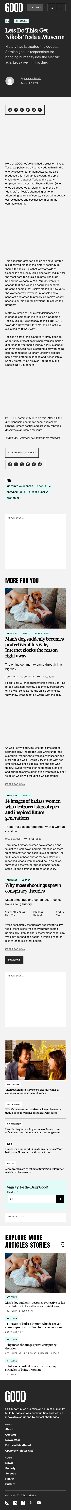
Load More (14, 959)
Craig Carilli (13, 839)
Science (10, 1473)
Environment (14, 1104)
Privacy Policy (29, 1495)
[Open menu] (61, 7)
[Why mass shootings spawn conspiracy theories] (35, 1346)
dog (57, 695)
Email (12, 1192)
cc (15, 438)
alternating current (20, 486)
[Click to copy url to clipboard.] (40, 110)
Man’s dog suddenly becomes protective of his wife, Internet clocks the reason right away (34, 647)
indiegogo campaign (17, 317)
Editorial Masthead (18, 1445)
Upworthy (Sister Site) (19, 1450)
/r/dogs (22, 756)
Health (10, 1163)
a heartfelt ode (38, 167)
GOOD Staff (27, 676)
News (9, 1144)
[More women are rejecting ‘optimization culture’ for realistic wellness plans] (35, 1166)
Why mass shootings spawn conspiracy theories (33, 887)
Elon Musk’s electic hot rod (39, 273)
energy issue (13, 171)
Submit (61, 1200)
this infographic (27, 175)
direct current (39, 492)
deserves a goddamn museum (23, 430)
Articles (21, 20)
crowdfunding (16, 492)
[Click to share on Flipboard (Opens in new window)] (28, 110)
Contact (10, 1434)
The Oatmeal (40, 281)
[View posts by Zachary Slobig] (9, 80)
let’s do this (39, 418)
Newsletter (12, 1440)
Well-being (13, 1084)
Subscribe (35, 7)
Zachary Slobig (32, 78)
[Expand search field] (51, 7)
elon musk (13, 498)
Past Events (42, 633)
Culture (10, 1484)
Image (9, 438)
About (9, 1429)
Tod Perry (11, 676)
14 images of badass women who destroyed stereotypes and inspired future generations (33, 809)
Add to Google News (24, 452)
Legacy (26, 633)
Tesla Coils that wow (31, 269)
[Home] (7, 21)
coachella (44, 486)
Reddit (32, 752)
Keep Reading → (15, 784)
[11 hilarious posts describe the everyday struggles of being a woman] (35, 1367)
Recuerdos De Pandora (46, 438)
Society (10, 1468)
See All (62, 1243)
